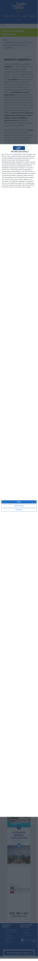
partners (11, 154)
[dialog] (19, 480)
